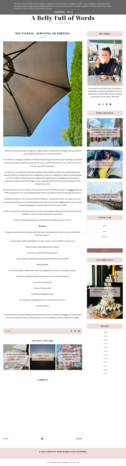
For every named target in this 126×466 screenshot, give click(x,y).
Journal (8, 331)
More (79, 438)
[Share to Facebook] (71, 331)
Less (5, 438)
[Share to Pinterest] (78, 331)
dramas (71, 190)
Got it (70, 12)
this (66, 315)
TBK (78, 462)
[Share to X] (75, 331)
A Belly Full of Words (63, 18)
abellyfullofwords (76, 451)
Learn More (59, 12)
